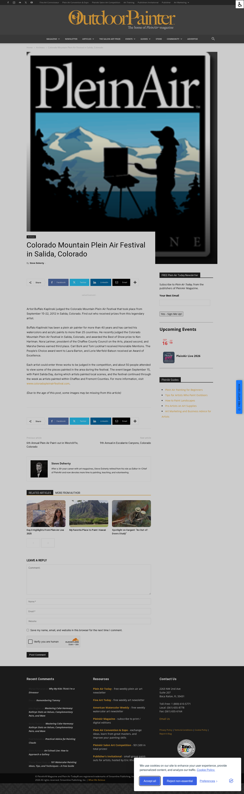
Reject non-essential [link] (180, 781)
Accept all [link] (150, 781)
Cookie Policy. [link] (206, 770)
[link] (239, 4)
